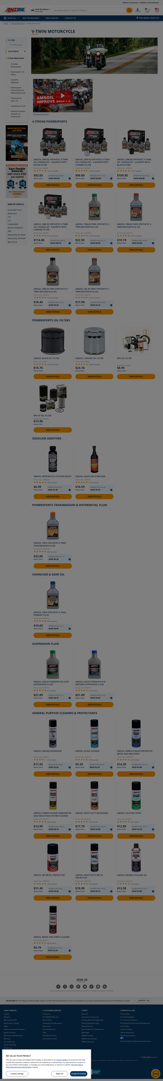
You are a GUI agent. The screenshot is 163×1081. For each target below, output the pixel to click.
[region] (46, 1064)
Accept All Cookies (78, 1074)
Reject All (59, 1074)
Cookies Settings (16, 1074)
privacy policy (62, 1060)
